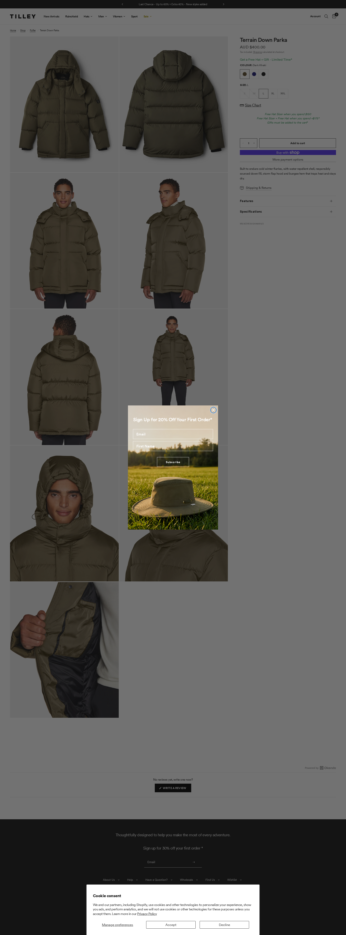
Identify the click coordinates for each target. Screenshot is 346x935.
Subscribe (173, 462)
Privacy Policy (147, 914)
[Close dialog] (213, 410)
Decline (224, 925)
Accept (170, 925)
